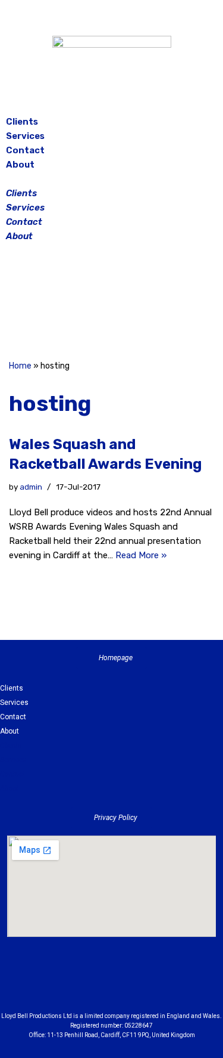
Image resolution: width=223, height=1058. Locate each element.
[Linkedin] (144, 985)
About (20, 164)
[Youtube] (177, 985)
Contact (25, 150)
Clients (22, 121)
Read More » (141, 555)
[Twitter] (141, 303)
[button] (111, 179)
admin (31, 486)
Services (25, 136)
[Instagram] (112, 303)
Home (20, 366)
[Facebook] (82, 303)
